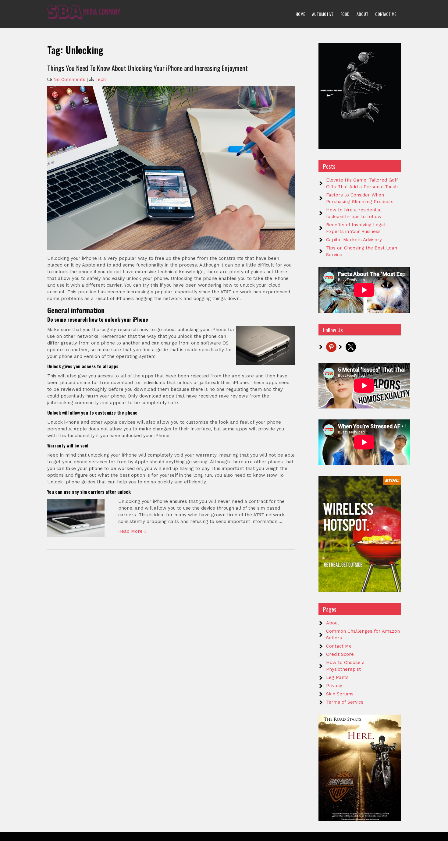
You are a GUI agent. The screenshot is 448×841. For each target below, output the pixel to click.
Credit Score (340, 654)
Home (300, 14)
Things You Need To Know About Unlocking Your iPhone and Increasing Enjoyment (147, 68)
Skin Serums (340, 694)
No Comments (69, 79)
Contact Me (385, 14)
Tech (100, 79)
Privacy (334, 685)
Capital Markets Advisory (354, 239)
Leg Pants (337, 677)
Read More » (132, 531)
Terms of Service (345, 702)
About (362, 14)
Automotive (322, 14)
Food (345, 14)
